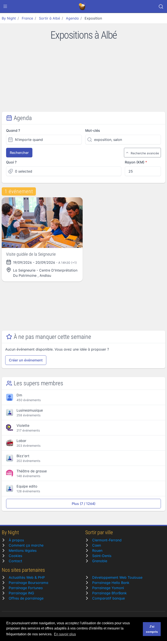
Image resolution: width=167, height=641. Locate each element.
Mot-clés (92, 130)
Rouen (97, 550)
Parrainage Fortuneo (26, 588)
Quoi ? (11, 162)
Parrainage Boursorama (28, 582)
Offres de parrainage (26, 598)
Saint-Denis (101, 556)
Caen (96, 545)
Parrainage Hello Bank (110, 582)
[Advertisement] (83, 79)
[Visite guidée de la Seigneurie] (42, 222)
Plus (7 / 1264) (83, 503)
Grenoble (99, 561)
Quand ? (13, 130)
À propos (16, 540)
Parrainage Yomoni (108, 588)
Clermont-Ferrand (107, 540)
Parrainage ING (21, 593)
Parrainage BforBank (109, 593)
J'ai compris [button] (152, 629)
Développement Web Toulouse (117, 577)
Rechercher (19, 152)
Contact (15, 561)
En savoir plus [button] (65, 634)
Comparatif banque (108, 598)
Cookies (15, 556)
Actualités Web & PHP (27, 577)
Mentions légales (23, 550)
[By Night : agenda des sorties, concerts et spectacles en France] (82, 6)
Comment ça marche (26, 545)
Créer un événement (26, 360)
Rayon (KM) (134, 162)
